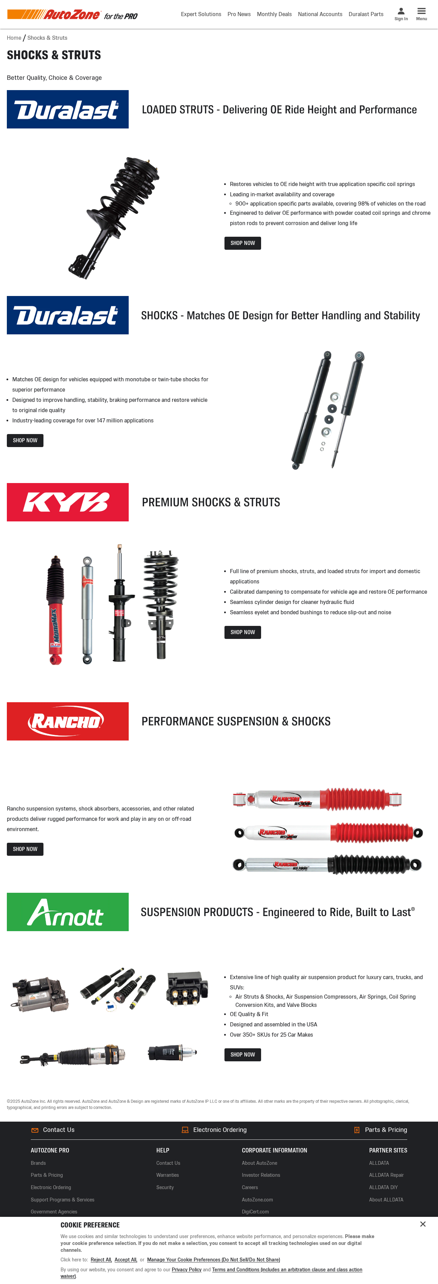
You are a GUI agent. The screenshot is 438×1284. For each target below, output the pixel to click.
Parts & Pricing (386, 1130)
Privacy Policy (187, 1270)
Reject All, (101, 1260)
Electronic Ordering (220, 1130)
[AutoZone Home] (72, 14)
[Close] (423, 1224)
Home (14, 38)
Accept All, (126, 1260)
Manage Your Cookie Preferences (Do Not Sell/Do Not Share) (213, 1260)
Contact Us (59, 1130)
